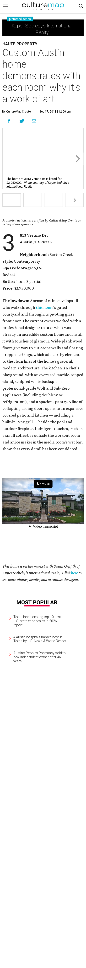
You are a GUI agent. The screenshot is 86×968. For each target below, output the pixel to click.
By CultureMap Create (16, 111)
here (74, 572)
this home (44, 307)
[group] (11, 200)
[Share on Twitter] (22, 121)
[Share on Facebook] (9, 121)
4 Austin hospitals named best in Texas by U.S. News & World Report (39, 639)
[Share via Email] (34, 121)
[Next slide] (77, 158)
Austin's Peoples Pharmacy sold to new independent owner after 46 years (39, 657)
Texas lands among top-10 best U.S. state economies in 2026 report (37, 621)
